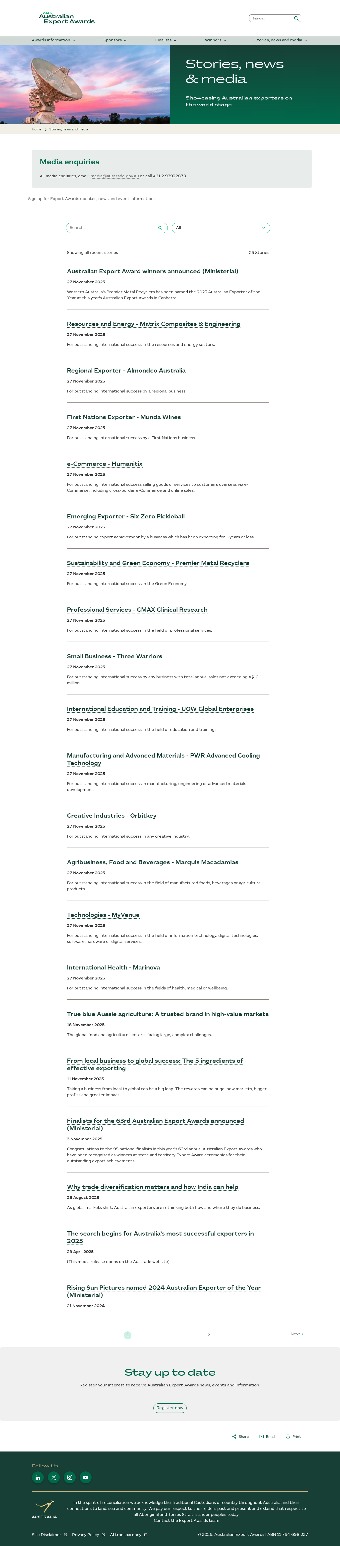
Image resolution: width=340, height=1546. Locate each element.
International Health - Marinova (113, 968)
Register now (170, 1408)
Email (267, 1437)
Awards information (54, 40)
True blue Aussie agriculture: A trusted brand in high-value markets (168, 1014)
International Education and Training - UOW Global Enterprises (160, 709)
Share (240, 1437)
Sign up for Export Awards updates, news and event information (91, 199)
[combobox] (270, 18)
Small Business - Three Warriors (114, 656)
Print (293, 1437)
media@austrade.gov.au (115, 176)
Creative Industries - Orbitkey (112, 816)
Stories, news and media (281, 40)
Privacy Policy (86, 1535)
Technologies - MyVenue (103, 915)
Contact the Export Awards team (186, 1521)
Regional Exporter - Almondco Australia (126, 371)
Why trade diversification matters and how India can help (152, 1187)
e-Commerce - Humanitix (105, 464)
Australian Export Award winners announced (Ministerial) (152, 271)
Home (36, 129)
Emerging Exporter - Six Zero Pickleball (126, 516)
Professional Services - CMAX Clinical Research (137, 610)
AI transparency (126, 1535)
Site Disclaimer (47, 1535)
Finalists (166, 40)
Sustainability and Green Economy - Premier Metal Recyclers (158, 563)
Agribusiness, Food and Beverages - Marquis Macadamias (152, 862)
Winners (216, 40)
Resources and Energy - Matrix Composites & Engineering (153, 324)
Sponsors (116, 40)
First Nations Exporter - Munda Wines (124, 417)
